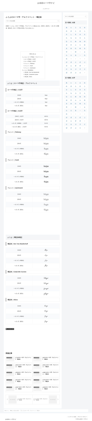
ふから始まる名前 (10, 328)
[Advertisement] (33, 40)
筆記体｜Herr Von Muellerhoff (32, 72)
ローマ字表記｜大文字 (30, 61)
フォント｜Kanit (29, 65)
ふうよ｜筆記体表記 (28, 70)
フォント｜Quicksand (30, 67)
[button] (58, 21)
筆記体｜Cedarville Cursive (31, 74)
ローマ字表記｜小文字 (30, 59)
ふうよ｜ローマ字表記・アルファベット (33, 57)
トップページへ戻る (72, 416)
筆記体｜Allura (28, 76)
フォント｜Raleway (29, 63)
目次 (30, 54)
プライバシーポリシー (82, 416)
